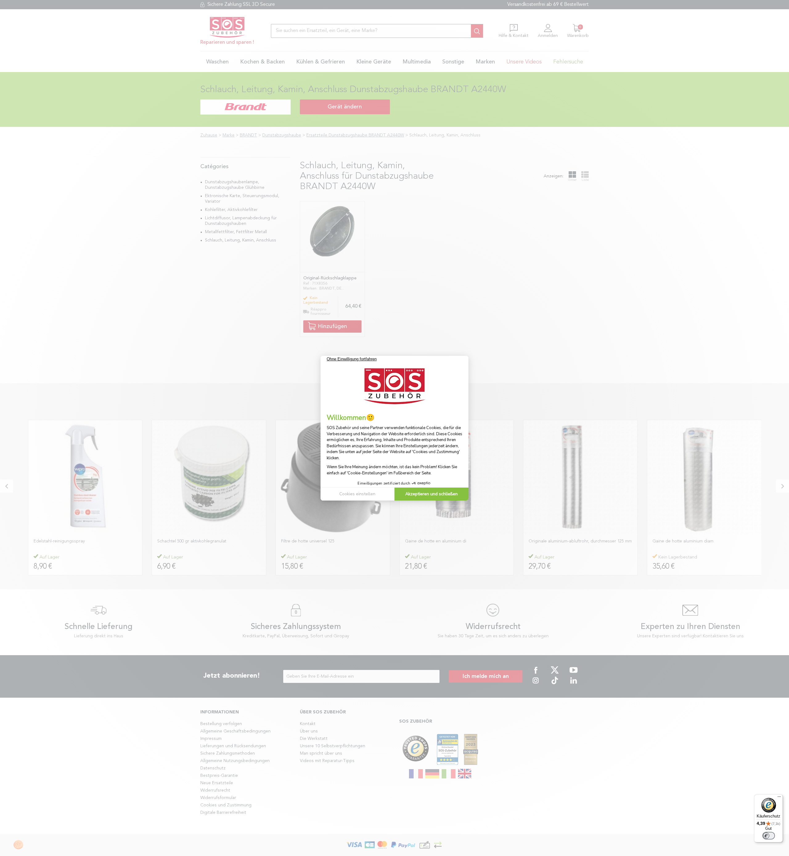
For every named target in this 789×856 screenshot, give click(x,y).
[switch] (768, 835)
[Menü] (779, 798)
